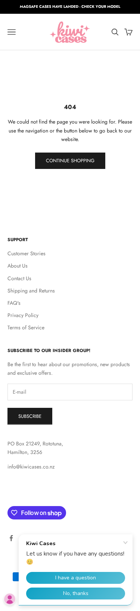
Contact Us (19, 278)
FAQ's (14, 303)
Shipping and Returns (31, 290)
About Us (17, 265)
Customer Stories (26, 253)
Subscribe (29, 416)
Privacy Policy (22, 315)
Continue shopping (70, 160)
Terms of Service (25, 327)
